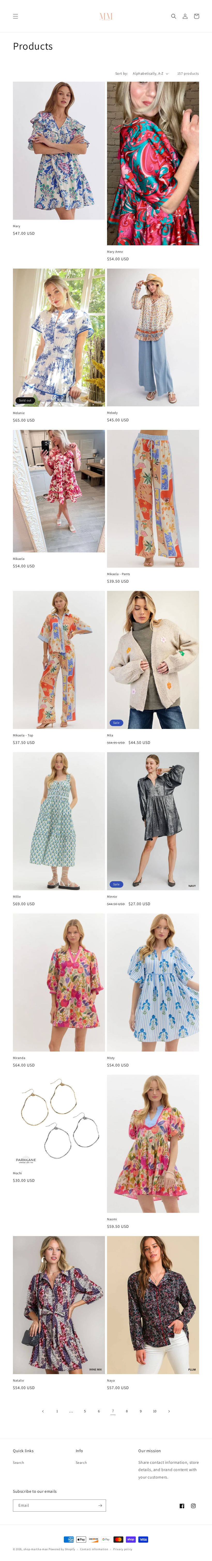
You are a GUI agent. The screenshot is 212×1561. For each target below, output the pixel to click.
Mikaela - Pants (118, 574)
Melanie (19, 413)
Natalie (18, 1381)
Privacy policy (122, 1549)
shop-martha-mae (36, 1549)
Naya (111, 1381)
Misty (111, 1058)
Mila (110, 735)
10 (155, 1411)
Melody (112, 413)
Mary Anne (115, 252)
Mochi (17, 1173)
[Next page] (169, 1411)
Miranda (19, 1058)
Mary (16, 226)
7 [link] (113, 1411)
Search (18, 1462)
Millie (17, 897)
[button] (15, 16)
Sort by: (121, 73)
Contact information (94, 1549)
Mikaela (19, 559)
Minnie (112, 897)
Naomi (112, 1219)
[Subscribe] (100, 1505)
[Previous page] (43, 1411)
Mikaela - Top (23, 735)
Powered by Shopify (62, 1549)
